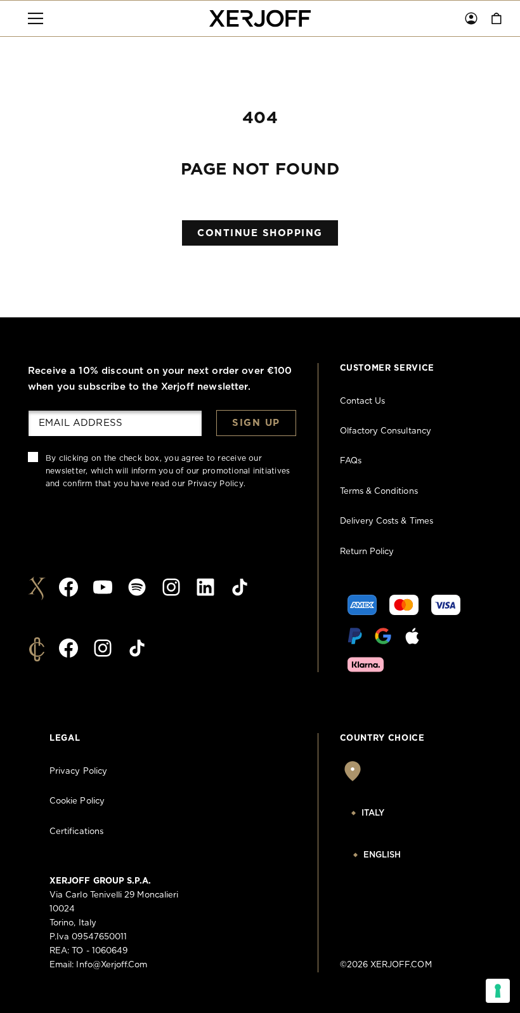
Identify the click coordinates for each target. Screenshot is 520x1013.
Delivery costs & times (386, 521)
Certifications (76, 832)
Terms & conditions (379, 491)
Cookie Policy (77, 801)
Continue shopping (260, 233)
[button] (35, 18)
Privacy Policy (215, 483)
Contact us (363, 401)
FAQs (350, 461)
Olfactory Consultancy (385, 431)
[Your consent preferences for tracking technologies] (498, 991)
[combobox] (405, 813)
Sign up (256, 423)
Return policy (367, 552)
